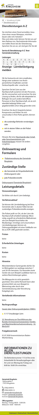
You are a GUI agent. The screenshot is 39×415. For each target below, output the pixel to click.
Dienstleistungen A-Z (11, 22)
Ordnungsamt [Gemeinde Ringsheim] (16, 183)
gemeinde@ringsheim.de (13, 393)
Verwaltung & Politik (13, 20)
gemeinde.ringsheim (15, 395)
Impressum (13, 413)
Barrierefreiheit (33, 413)
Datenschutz (22, 413)
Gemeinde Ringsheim (15, 397)
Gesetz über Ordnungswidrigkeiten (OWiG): (19, 309)
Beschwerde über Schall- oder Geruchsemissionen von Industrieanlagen (18, 139)
